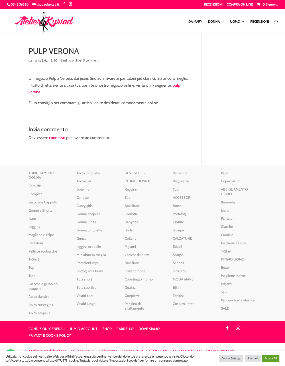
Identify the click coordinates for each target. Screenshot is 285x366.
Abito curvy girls (40, 305)
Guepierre (132, 296)
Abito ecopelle (39, 313)
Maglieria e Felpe (41, 235)
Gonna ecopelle (88, 214)
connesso (57, 137)
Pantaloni (35, 243)
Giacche (227, 227)
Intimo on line (71, 60)
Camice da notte (137, 255)
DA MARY (195, 22)
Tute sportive (86, 287)
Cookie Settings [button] (231, 358)
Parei (224, 173)
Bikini (177, 287)
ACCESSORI (182, 197)
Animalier (84, 181)
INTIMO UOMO (232, 259)
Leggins (34, 227)
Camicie (34, 186)
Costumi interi (183, 304)
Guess (81, 238)
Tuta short (84, 279)
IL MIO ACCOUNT (84, 329)
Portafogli (180, 214)
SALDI (225, 308)
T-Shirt (33, 259)
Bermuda (228, 202)
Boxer (225, 267)
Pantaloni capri (88, 263)
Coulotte (131, 214)
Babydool (132, 222)
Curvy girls (85, 206)
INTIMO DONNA (137, 181)
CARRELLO (125, 329)
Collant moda (135, 271)
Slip (127, 197)
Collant (130, 238)
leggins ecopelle (89, 247)
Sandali (178, 263)
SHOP (107, 329)
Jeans (32, 218)
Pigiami (130, 247)
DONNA (214, 22)
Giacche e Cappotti (42, 202)
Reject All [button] (253, 358)
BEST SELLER (135, 173)
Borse (177, 206)
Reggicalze (181, 181)
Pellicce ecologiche (42, 251)
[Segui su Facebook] (227, 327)
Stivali (177, 247)
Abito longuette (88, 173)
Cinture (178, 222)
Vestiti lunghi (86, 304)
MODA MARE (183, 279)
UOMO (235, 22)
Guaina (130, 287)
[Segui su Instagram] (238, 327)
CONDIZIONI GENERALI (46, 329)
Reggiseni (132, 189)
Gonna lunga (86, 222)
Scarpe (178, 255)
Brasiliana (132, 263)
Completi (35, 194)
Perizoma (180, 173)
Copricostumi (231, 181)
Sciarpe (178, 230)
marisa (37, 60)
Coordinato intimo (139, 279)
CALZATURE (182, 238)
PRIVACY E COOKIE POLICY (49, 336)
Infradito (179, 271)
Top (31, 267)
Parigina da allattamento (134, 306)
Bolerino (83, 189)
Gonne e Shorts (40, 210)
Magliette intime (233, 276)
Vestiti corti (85, 296)
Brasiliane (132, 206)
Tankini (178, 296)
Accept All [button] (271, 358)
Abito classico (38, 296)
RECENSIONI (213, 4)
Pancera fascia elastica (238, 300)
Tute (31, 276)
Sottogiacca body (90, 271)
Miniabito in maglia (91, 255)
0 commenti (91, 60)
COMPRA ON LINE (240, 4)
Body (129, 230)
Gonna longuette (89, 230)
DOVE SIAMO (149, 329)
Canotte (83, 197)
